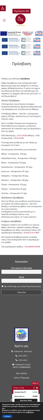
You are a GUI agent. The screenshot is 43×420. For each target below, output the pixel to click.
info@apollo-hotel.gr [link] (23, 364)
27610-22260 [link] (18, 138)
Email (21, 277)
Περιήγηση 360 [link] (21, 11)
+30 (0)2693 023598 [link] (32, 246)
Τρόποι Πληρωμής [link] (21, 377)
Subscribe (21, 292)
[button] (25, 400)
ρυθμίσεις (30, 412)
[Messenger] (34, 388)
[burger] (4, 20)
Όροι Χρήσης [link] (21, 373)
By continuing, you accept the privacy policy (22, 286)
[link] (3, 8)
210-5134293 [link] (22, 135)
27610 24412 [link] (22, 360)
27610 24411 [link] (22, 356)
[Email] (37, 388)
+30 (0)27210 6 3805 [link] (31, 232)
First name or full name (21, 268)
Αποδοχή (7, 416)
